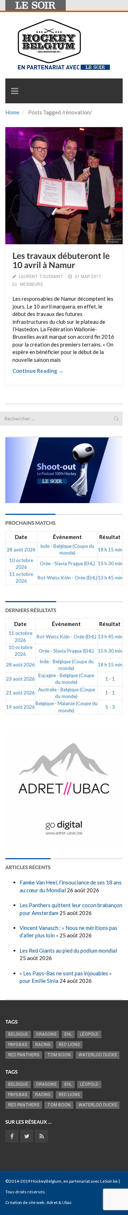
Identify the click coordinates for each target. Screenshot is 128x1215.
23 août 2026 (20, 679)
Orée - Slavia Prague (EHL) (67, 563)
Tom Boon (58, 1054)
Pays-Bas (17, 1044)
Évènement (67, 537)
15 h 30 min (110, 563)
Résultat (110, 537)
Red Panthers (23, 1054)
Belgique (18, 1034)
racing (42, 1044)
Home (12, 112)
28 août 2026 (21, 549)
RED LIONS (69, 1044)
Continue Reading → (38, 370)
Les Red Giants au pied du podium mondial (68, 950)
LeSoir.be (109, 1181)
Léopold (89, 1034)
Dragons (46, 1034)
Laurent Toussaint (41, 276)
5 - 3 (110, 707)
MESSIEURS (31, 284)
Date (21, 537)
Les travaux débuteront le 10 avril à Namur (61, 260)
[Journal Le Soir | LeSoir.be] (35, 5)
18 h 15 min (110, 549)
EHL (68, 1034)
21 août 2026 (20, 693)
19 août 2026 (20, 707)
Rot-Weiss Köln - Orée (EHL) (67, 578)
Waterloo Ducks (98, 1054)
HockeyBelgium (46, 1181)
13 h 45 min (110, 578)
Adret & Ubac (59, 1202)
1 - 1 (110, 679)
